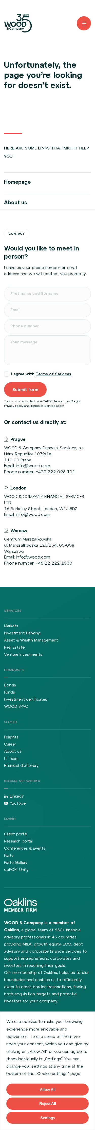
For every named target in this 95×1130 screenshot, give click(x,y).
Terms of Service (43, 406)
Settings (47, 1118)
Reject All (47, 1103)
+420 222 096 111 (55, 471)
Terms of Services (53, 374)
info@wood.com (33, 465)
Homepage (17, 182)
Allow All (47, 1089)
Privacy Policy (14, 406)
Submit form (25, 389)
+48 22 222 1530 (54, 563)
